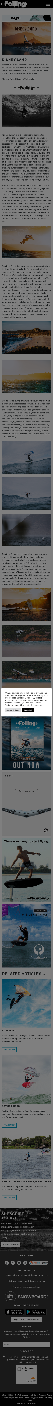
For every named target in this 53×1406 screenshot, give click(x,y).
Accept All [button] (28, 710)
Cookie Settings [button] (12, 710)
